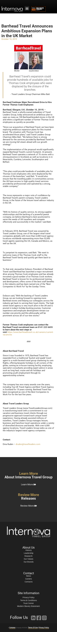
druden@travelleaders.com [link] (28, 444)
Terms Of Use (33, 628)
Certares (12, 628)
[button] (27, 8)
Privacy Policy (44, 628)
